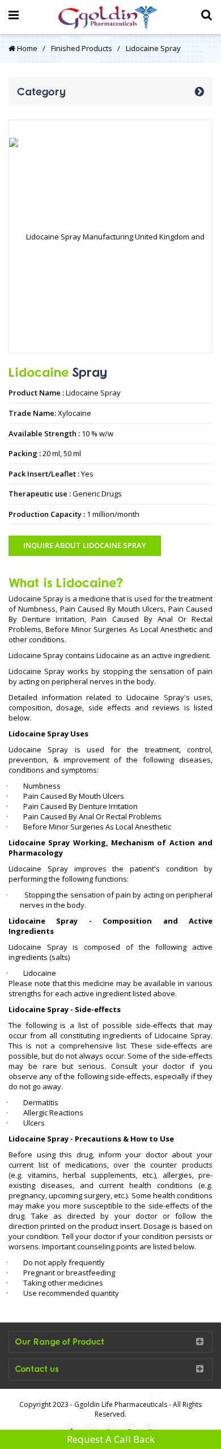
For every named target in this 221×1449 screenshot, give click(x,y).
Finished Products (81, 48)
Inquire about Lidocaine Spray (84, 545)
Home (26, 48)
